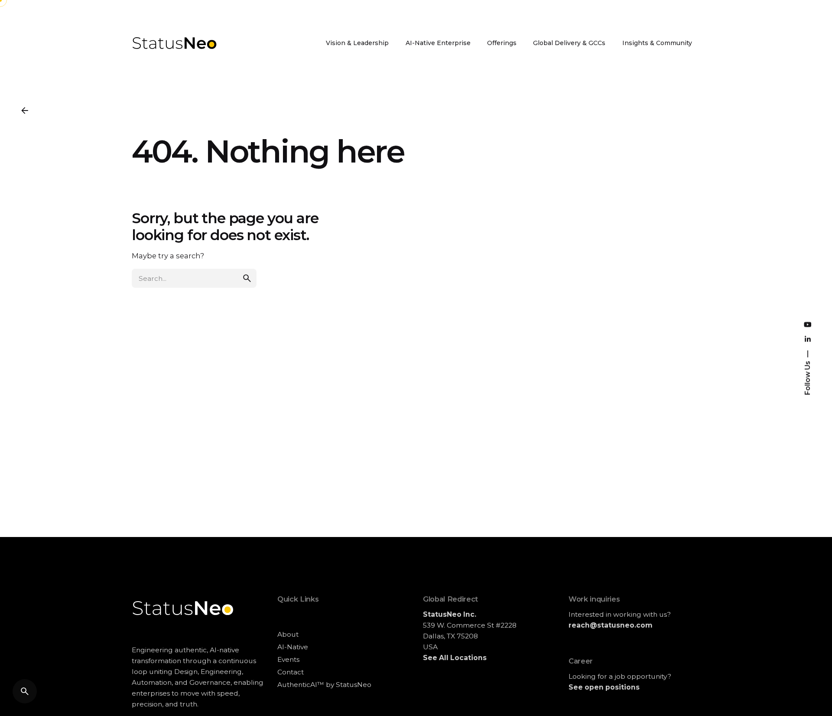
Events (288, 659)
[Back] (25, 110)
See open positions (604, 687)
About (288, 634)
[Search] (25, 691)
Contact (290, 672)
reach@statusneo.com (611, 625)
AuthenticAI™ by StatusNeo (324, 684)
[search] (247, 278)
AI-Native (292, 647)
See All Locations (455, 658)
